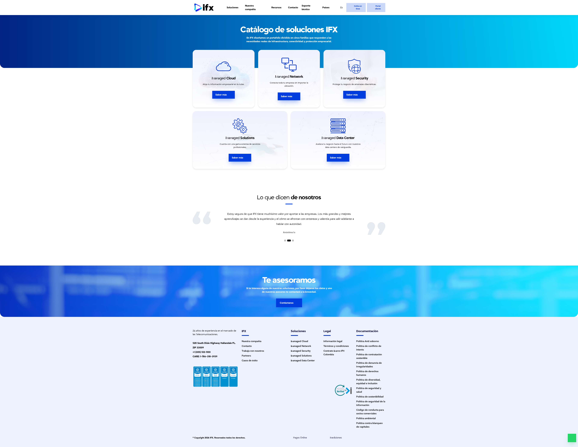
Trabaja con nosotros (253, 351)
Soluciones (232, 7)
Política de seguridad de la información (370, 403)
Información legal (332, 341)
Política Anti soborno (367, 341)
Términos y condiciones (336, 346)
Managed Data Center (303, 360)
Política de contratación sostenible (369, 356)
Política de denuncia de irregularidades (369, 365)
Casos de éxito (250, 360)
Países (325, 7)
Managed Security (301, 351)
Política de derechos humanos (367, 373)
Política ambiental (366, 418)
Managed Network (301, 346)
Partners (246, 355)
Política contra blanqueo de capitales (369, 425)
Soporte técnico (306, 7)
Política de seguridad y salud (368, 390)
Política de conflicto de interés (368, 348)
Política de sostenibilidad (370, 396)
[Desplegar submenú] (240, 7)
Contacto (293, 7)
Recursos (276, 7)
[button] (285, 240)
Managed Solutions (301, 355)
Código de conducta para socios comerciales (370, 412)
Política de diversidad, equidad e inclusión (368, 381)
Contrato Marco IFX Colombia (334, 353)
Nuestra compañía (250, 7)
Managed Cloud (299, 341)
